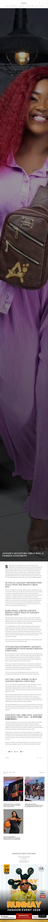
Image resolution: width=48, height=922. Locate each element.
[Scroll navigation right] (44, 6)
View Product (25, 861)
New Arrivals (22, 5)
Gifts (36, 5)
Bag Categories (12, 5)
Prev (38, 757)
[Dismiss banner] (46, 921)
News (8, 757)
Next (41, 757)
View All (41, 772)
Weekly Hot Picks (30, 5)
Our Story (41, 5)
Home (7, 5)
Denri (24, 3)
